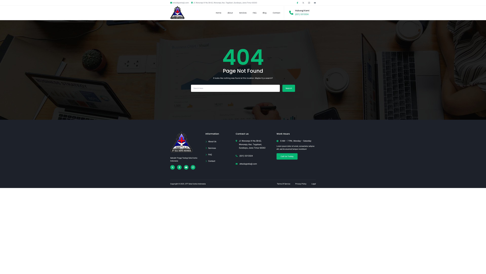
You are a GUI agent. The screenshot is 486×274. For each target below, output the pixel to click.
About (230, 13)
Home (218, 13)
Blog (264, 13)
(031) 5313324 (301, 14)
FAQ (254, 13)
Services (243, 13)
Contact (276, 13)
